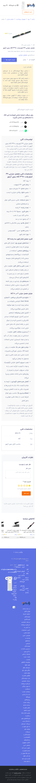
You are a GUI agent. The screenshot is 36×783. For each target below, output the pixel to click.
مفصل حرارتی (10, 19)
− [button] (10, 581)
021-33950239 (14, 122)
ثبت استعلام (28, 12)
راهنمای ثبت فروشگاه (24, 588)
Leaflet (10, 590)
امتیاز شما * (27, 482)
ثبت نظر (26, 493)
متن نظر (28, 468)
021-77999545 (14, 126)
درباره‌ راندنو (28, 579)
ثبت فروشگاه (13, 5)
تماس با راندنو (28, 590)
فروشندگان (20, 571)
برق (29, 19)
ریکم (31, 534)
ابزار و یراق (28, 571)
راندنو (33, 19)
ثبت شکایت (20, 577)
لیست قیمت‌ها (10, 60)
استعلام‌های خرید (24, 566)
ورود (4, 5)
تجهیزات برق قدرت (20, 19)
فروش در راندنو (24, 573)
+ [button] (10, 579)
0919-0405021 (13, 131)
